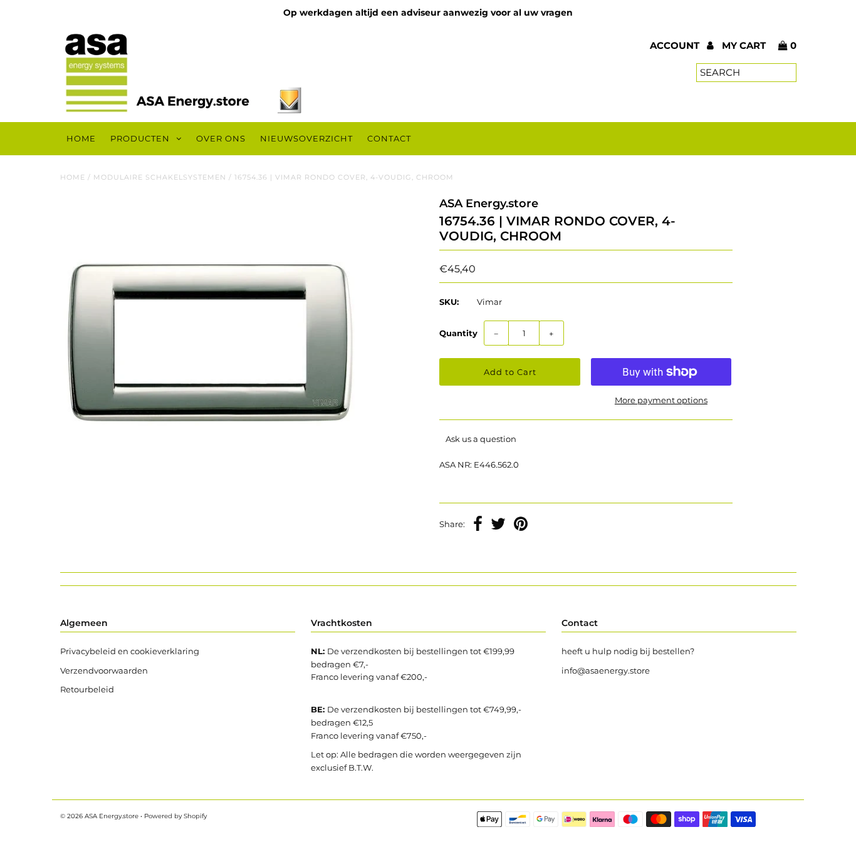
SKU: (449, 302)
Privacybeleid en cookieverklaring (129, 651)
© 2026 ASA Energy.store (99, 816)
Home (81, 138)
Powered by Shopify (175, 816)
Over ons (221, 138)
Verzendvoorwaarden (104, 670)
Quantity (458, 333)
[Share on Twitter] (498, 525)
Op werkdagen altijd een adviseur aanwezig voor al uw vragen (428, 12)
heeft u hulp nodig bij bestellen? (627, 651)
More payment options (661, 400)
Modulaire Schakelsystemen (159, 177)
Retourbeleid (87, 689)
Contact (389, 138)
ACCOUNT (676, 45)
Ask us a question (481, 439)
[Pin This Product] (521, 525)
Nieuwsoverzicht (306, 138)
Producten (140, 138)
